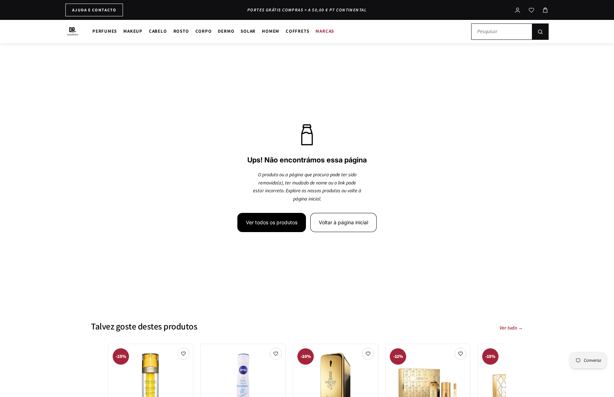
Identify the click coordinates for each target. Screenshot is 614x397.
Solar (248, 31)
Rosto (181, 31)
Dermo (226, 31)
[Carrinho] (545, 10)
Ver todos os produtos (271, 222)
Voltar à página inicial (343, 222)
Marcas (325, 31)
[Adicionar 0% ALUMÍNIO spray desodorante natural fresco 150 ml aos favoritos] (276, 354)
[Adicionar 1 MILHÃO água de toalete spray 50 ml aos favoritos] (368, 354)
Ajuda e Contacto (94, 9)
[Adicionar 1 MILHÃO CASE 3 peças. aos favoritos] (460, 354)
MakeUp (132, 31)
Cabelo (158, 31)
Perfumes (104, 31)
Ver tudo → (511, 328)
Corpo (203, 31)
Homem (270, 31)
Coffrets (297, 31)
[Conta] (517, 10)
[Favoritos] (531, 10)
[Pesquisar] (540, 31)
